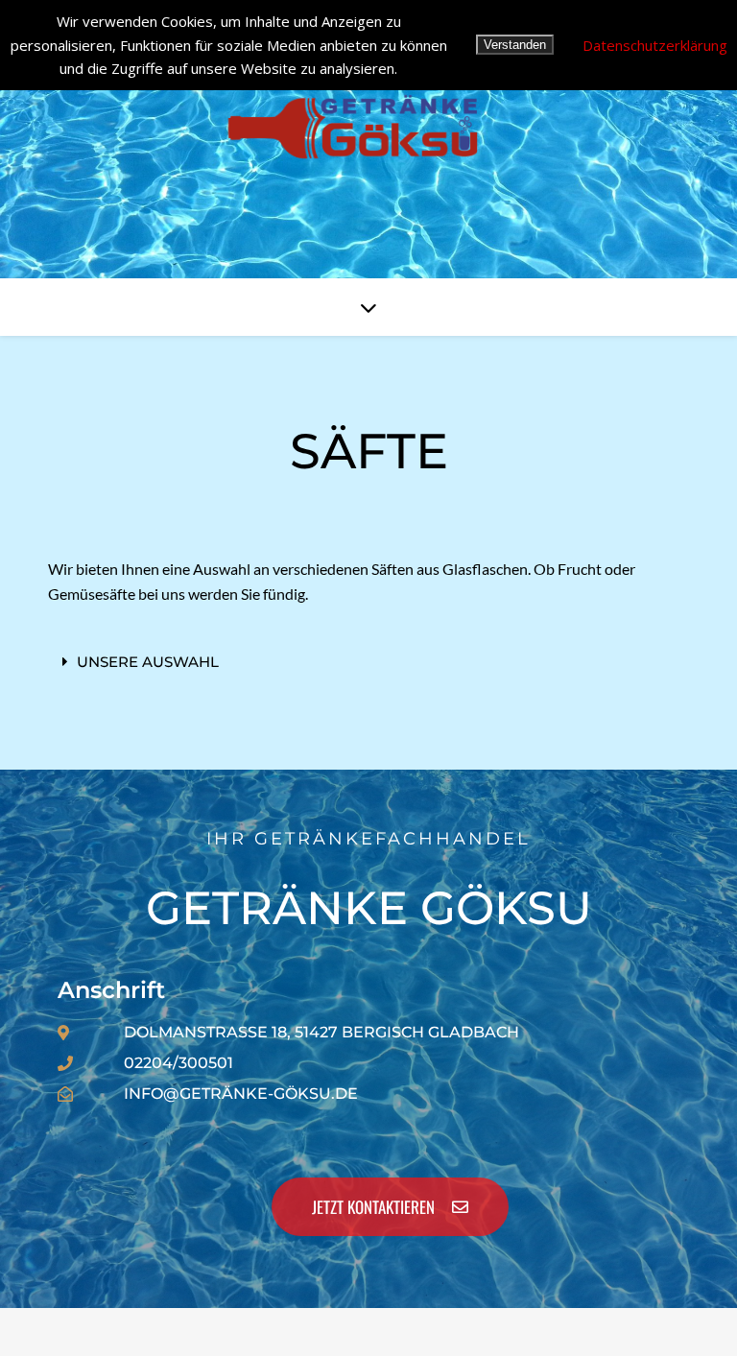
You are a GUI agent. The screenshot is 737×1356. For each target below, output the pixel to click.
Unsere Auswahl (148, 662)
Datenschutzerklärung (654, 45)
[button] (368, 661)
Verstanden (515, 44)
